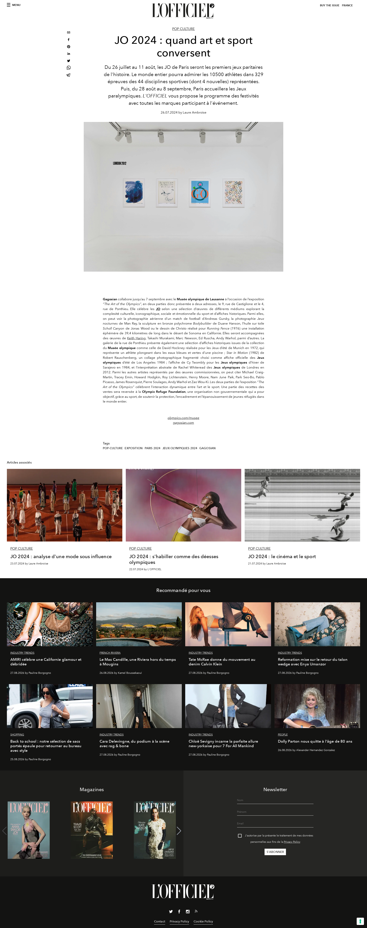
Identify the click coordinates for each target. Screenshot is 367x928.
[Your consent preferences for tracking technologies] (360, 921)
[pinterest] (69, 47)
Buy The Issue (329, 5)
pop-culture (113, 448)
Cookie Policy (203, 921)
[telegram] (69, 75)
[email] (69, 33)
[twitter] (69, 61)
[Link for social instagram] (188, 912)
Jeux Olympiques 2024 (179, 448)
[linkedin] (69, 54)
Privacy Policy (292, 842)
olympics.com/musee (183, 418)
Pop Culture (183, 29)
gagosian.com (183, 423)
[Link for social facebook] (179, 912)
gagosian (207, 448)
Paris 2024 (153, 448)
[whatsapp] (69, 68)
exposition (134, 448)
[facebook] (69, 40)
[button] (179, 831)
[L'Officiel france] (183, 10)
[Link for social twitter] (171, 912)
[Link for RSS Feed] (196, 912)
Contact (159, 921)
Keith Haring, (136, 338)
